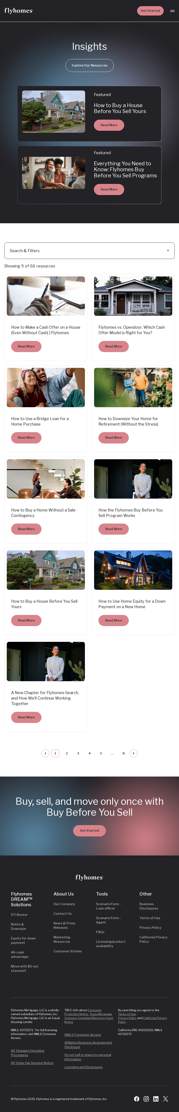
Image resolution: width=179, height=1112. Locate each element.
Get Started (150, 11)
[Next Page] (134, 753)
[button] (172, 10)
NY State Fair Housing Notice (32, 1063)
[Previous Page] (45, 753)
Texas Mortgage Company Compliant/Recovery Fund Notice (88, 1018)
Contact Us (62, 914)
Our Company (64, 904)
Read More (109, 125)
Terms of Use (149, 918)
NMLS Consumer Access (82, 1035)
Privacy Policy (150, 928)
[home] (18, 10)
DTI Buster (19, 915)
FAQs (100, 932)
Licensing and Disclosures (83, 1067)
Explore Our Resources (89, 65)
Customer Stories (67, 951)
